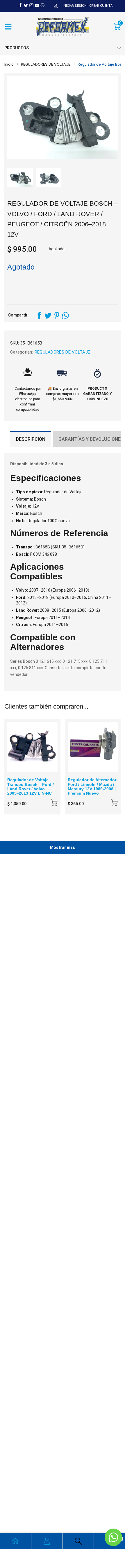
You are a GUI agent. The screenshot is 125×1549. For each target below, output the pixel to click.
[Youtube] (37, 5)
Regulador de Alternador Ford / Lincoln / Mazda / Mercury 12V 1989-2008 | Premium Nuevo (92, 786)
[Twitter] (26, 5)
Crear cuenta (100, 6)
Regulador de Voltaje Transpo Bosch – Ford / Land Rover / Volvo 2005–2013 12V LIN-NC (30, 786)
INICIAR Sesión (75, 6)
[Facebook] (20, 5)
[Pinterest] (56, 315)
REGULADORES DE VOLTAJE (61, 352)
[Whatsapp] (42, 5)
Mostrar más (62, 847)
